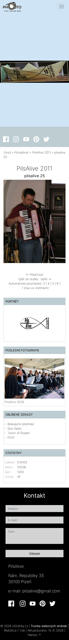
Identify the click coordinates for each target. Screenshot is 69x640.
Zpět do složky (28, 279)
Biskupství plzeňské (21, 424)
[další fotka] (59, 222)
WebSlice (10, 630)
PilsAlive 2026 (14, 402)
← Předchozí (34, 274)
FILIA (11, 437)
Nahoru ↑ (34, 635)
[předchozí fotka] (9, 222)
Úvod (7, 152)
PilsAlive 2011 (41, 152)
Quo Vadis (14, 428)
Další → (46, 279)
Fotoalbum (21, 152)
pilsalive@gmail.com (41, 590)
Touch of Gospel (19, 433)
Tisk (22, 630)
